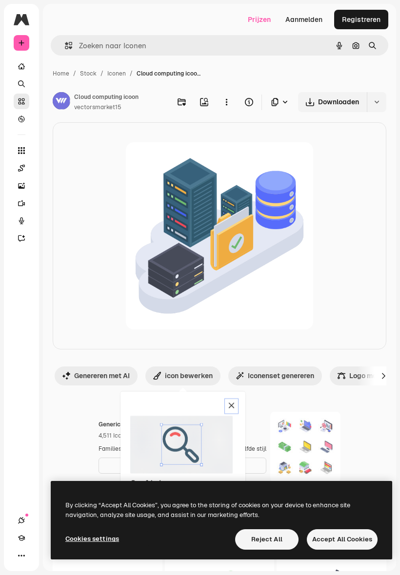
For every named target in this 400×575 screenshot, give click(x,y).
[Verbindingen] (21, 520)
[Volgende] (383, 375)
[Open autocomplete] (64, 45)
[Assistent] (21, 238)
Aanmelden (303, 19)
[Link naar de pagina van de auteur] (61, 102)
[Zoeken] (21, 84)
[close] (231, 406)
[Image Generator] (21, 185)
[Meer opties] (226, 102)
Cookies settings (92, 539)
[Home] (21, 66)
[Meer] (21, 555)
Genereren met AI (102, 375)
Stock (88, 73)
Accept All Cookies (342, 539)
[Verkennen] (21, 119)
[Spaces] (21, 168)
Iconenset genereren (281, 375)
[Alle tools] (21, 150)
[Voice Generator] (21, 221)
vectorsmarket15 (97, 107)
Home (61, 73)
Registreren (361, 19)
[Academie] (21, 538)
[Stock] (21, 101)
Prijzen (259, 19)
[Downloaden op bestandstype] (280, 102)
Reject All (266, 539)
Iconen (116, 73)
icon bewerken (189, 375)
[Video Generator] (21, 203)
